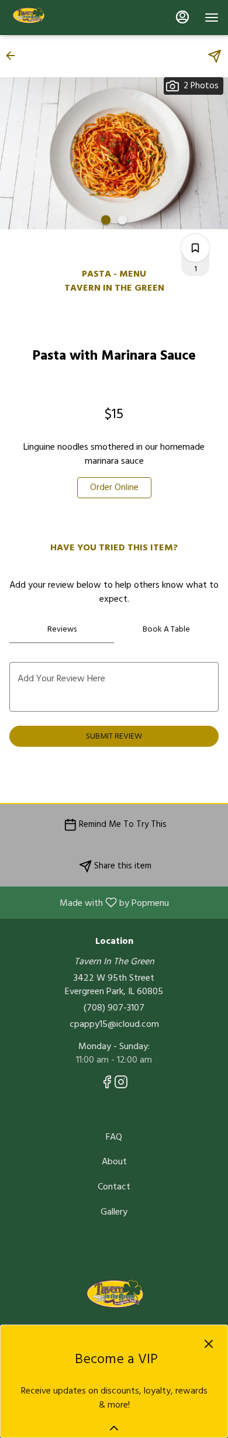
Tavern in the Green (114, 1297)
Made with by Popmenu (89, 902)
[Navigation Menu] (211, 17)
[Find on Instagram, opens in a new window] (121, 1085)
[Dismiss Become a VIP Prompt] (209, 1344)
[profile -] (182, 17)
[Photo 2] (122, 220)
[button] (14, 55)
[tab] (61, 629)
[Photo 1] (105, 220)
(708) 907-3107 (114, 1007)
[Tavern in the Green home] (62, 17)
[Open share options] (214, 56)
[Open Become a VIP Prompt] (114, 1428)
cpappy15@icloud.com (114, 1024)
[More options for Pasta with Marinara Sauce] (195, 248)
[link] (114, 487)
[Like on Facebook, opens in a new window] (107, 1085)
